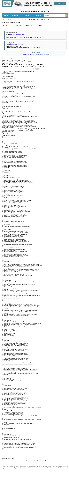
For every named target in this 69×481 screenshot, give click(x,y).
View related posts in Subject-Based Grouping (35, 54)
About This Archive (7, 25)
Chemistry (38, 15)
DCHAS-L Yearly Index (31, 25)
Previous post (29, 460)
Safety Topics (26, 15)
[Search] (66, 15)
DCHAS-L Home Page (44, 25)
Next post (43, 460)
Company (15, 15)
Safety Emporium (48, 469)
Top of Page (37, 460)
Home (6, 15)
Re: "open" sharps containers (17, 34)
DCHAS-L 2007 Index (19, 25)
